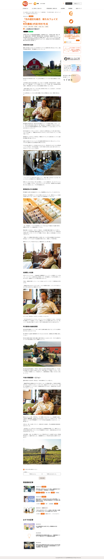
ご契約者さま (25, 8)
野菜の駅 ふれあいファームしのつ (35, 418)
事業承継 (43, 12)
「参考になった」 (32, 474)
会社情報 (63, 8)
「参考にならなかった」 (51, 474)
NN (35, 3)
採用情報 (70, 8)
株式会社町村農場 (35, 34)
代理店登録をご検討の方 (51, 8)
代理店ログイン (77, 3)
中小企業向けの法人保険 (28, 12)
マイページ (68, 3)
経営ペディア (79, 8)
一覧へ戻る (42, 478)
